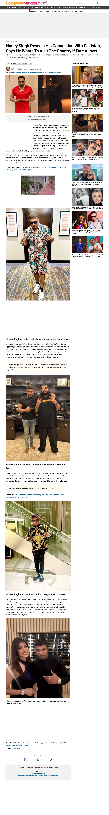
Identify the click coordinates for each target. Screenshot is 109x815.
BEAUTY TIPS (90, 7)
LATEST (9, 7)
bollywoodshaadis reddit (34, 775)
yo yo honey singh (15, 63)
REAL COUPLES (73, 7)
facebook (41, 773)
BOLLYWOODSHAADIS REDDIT (40, 72)
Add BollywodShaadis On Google (39, 11)
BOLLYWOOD (22, 7)
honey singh (25, 63)
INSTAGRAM (29, 72)
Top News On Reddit (78, 11)
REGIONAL (47, 7)
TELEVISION (30, 7)
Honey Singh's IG (16, 748)
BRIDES (53, 7)
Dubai (30, 63)
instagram (21, 775)
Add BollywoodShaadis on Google (39, 119)
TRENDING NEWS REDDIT (55, 72)
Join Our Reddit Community (60, 11)
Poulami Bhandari (17, 68)
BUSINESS (65, 7)
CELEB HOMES (82, 7)
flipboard (34, 773)
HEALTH (97, 7)
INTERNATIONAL (39, 7)
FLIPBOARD (17, 72)
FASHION (59, 7)
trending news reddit (51, 775)
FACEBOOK (23, 72)
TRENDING (15, 7)
